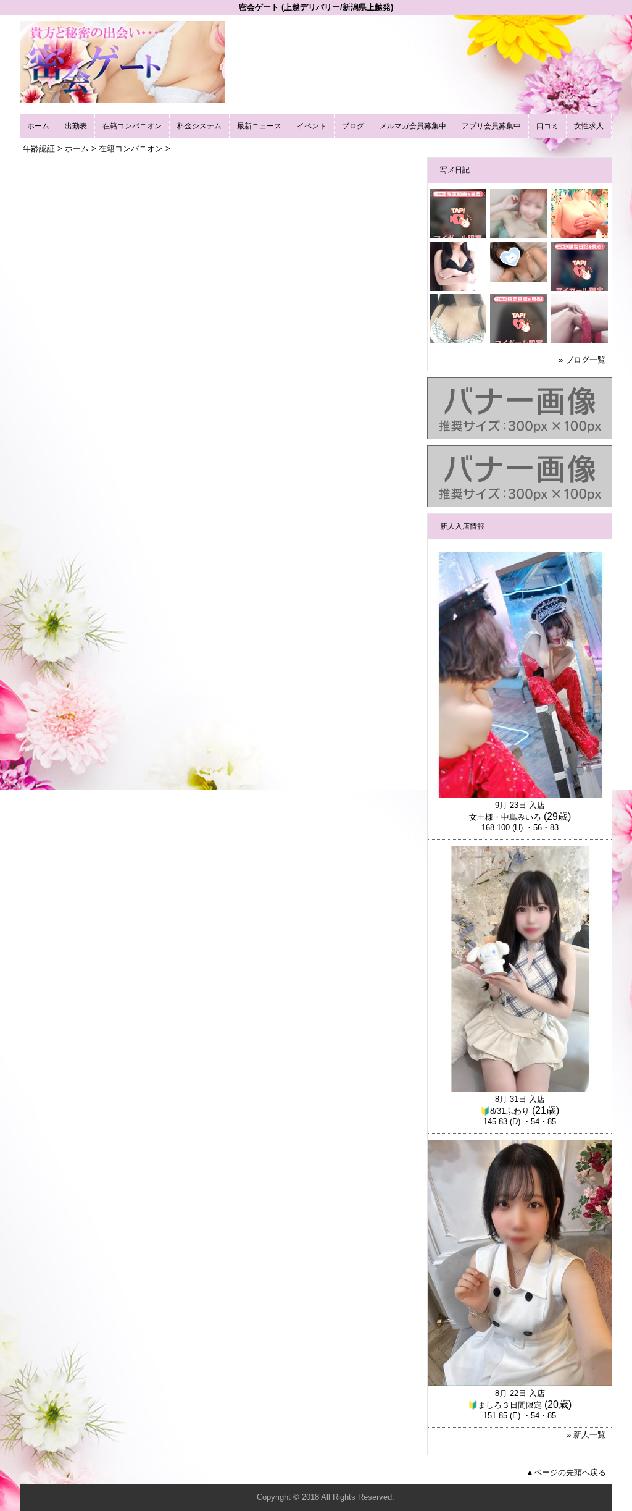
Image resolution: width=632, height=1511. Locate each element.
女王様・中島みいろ (505, 817)
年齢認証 (39, 148)
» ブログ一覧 (582, 359)
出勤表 (76, 126)
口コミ (547, 126)
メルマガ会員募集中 (413, 126)
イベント (311, 126)
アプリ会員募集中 (491, 126)
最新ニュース (259, 126)
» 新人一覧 (586, 1434)
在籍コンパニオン (132, 126)
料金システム (199, 126)
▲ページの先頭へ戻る (566, 1472)
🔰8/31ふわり (505, 1111)
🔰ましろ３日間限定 (505, 1405)
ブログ (353, 126)
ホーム (38, 126)
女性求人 (589, 126)
